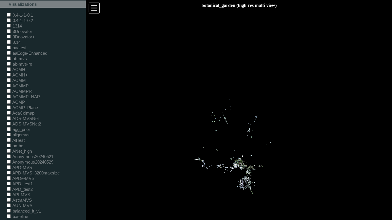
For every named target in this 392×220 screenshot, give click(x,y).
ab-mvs (19, 58)
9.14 (16, 42)
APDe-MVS (22, 178)
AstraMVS (21, 200)
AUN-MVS (21, 205)
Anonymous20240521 (32, 156)
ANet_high (21, 151)
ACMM (18, 80)
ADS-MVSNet (25, 118)
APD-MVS (21, 167)
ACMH (18, 69)
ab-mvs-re (21, 64)
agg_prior (20, 129)
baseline (19, 216)
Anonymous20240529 (32, 162)
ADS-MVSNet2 (26, 123)
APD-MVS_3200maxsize (35, 172)
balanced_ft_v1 (26, 211)
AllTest (18, 140)
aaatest (18, 47)
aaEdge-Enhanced (29, 53)
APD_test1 (22, 183)
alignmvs (20, 134)
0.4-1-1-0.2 (22, 20)
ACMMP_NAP (25, 96)
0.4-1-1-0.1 (22, 15)
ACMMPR (21, 91)
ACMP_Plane (24, 107)
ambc (17, 145)
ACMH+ (19, 74)
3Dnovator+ (23, 36)
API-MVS (20, 194)
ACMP (18, 102)
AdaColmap (22, 113)
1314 (16, 25)
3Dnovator (21, 31)
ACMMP (20, 85)
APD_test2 (22, 189)
